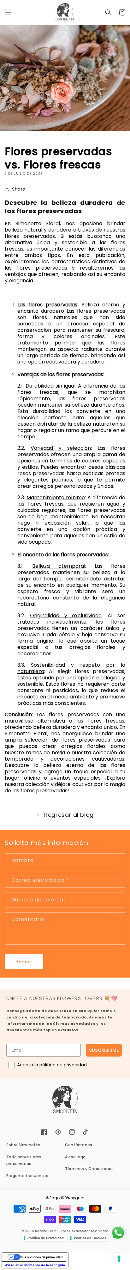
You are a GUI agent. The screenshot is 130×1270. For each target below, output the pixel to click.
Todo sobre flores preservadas (23, 1160)
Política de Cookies (90, 1238)
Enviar (24, 961)
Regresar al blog (69, 815)
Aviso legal (75, 1157)
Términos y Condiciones (89, 1168)
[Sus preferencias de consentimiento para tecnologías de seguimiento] (119, 1259)
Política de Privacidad (45, 1238)
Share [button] (19, 189)
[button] (8, 12)
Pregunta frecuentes (27, 1175)
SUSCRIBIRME (104, 1050)
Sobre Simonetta (23, 1145)
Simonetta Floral (45, 1231)
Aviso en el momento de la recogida (35, 1265)
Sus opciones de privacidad (41, 1257)
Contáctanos (78, 1145)
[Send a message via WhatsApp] (118, 1232)
